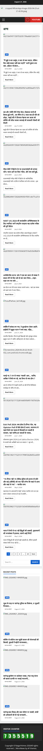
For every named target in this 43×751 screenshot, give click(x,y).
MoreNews (20, 748)
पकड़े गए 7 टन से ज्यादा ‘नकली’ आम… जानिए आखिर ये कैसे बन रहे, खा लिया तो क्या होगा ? (21, 361)
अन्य (7, 54)
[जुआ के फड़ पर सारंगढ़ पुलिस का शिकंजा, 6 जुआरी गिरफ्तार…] (21, 588)
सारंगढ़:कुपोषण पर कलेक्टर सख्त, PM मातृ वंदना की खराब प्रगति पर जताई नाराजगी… (20, 677)
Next (33, 554)
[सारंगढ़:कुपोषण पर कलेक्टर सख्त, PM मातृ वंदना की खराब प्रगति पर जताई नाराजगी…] (21, 661)
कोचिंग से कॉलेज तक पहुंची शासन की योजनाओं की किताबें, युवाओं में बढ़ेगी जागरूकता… (21, 641)
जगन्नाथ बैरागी (8, 69)
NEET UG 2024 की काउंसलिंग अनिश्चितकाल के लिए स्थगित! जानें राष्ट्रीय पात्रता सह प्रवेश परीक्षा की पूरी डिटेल (21, 206)
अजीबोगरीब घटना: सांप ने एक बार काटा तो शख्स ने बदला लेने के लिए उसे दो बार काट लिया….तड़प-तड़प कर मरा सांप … (21, 260)
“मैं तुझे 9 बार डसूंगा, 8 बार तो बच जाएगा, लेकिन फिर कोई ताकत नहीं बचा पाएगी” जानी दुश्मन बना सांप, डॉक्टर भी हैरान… (21, 45)
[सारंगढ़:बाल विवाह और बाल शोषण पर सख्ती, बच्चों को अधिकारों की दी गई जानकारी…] (21, 697)
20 (28, 554)
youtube (36, 19)
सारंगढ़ (7, 597)
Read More (10, 80)
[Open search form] (22, 20)
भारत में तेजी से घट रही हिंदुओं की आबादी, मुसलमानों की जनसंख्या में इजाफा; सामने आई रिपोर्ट (21, 515)
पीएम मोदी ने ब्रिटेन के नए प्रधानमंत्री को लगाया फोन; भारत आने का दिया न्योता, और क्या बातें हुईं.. (21, 154)
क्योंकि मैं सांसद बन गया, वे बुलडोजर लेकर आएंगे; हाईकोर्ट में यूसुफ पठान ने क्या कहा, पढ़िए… (21, 312)
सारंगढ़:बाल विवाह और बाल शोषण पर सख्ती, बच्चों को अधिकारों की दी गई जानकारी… (20, 713)
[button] (3, 19)
